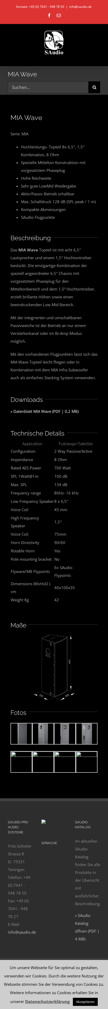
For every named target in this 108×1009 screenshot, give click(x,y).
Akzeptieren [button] (85, 1001)
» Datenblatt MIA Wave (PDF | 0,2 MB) (44, 411)
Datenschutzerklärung (47, 1001)
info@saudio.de (80, 6)
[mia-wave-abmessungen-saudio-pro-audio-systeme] (54, 634)
